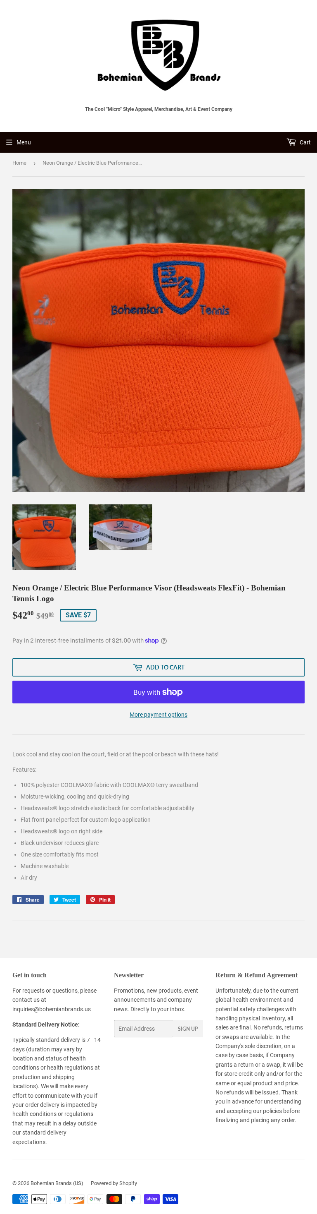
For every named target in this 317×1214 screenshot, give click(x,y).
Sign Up (188, 1029)
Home (19, 163)
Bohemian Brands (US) (57, 1183)
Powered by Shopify (114, 1183)
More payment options (158, 714)
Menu (24, 142)
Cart (304, 142)
